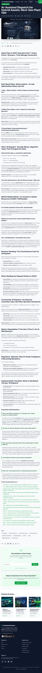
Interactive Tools (31, 2)
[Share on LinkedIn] (8, 46)
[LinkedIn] (11, 662)
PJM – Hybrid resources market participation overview (16, 505)
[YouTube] (8, 662)
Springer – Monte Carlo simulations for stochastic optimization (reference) (20, 499)
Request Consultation (21, 582)
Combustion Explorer (25, 652)
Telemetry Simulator (25, 644)
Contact (36, 1)
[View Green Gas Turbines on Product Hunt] (21, 636)
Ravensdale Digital (23, 668)
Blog (22, 1)
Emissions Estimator (25, 650)
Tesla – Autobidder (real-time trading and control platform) (17, 515)
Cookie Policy (36, 667)
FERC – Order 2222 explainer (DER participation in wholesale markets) (19, 522)
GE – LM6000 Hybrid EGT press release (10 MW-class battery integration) (20, 486)
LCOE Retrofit (24, 648)
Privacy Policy (24, 667)
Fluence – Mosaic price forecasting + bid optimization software (18, 511)
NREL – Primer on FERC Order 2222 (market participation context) (18, 524)
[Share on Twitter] (5, 46)
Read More (5, 615)
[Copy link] (18, 46)
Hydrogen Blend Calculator (27, 642)
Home (13, 1)
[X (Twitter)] (5, 662)
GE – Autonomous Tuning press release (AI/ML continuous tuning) (18, 520)
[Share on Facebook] (11, 46)
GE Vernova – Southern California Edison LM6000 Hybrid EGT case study (20, 484)
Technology (17, 1)
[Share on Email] (16, 46)
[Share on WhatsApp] (13, 46)
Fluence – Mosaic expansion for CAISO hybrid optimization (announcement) (21, 513)
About (26, 1)
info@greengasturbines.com (8, 633)
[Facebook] (2, 662)
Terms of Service (30, 667)
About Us (3, 646)
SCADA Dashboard (25, 646)
